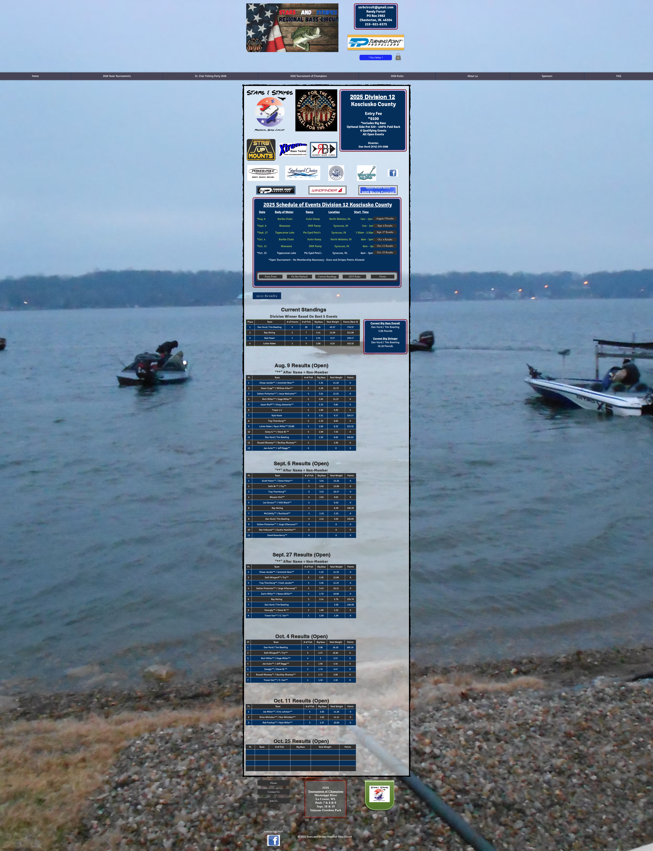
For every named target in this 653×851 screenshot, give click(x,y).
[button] (398, 56)
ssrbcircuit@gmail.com (376, 7)
